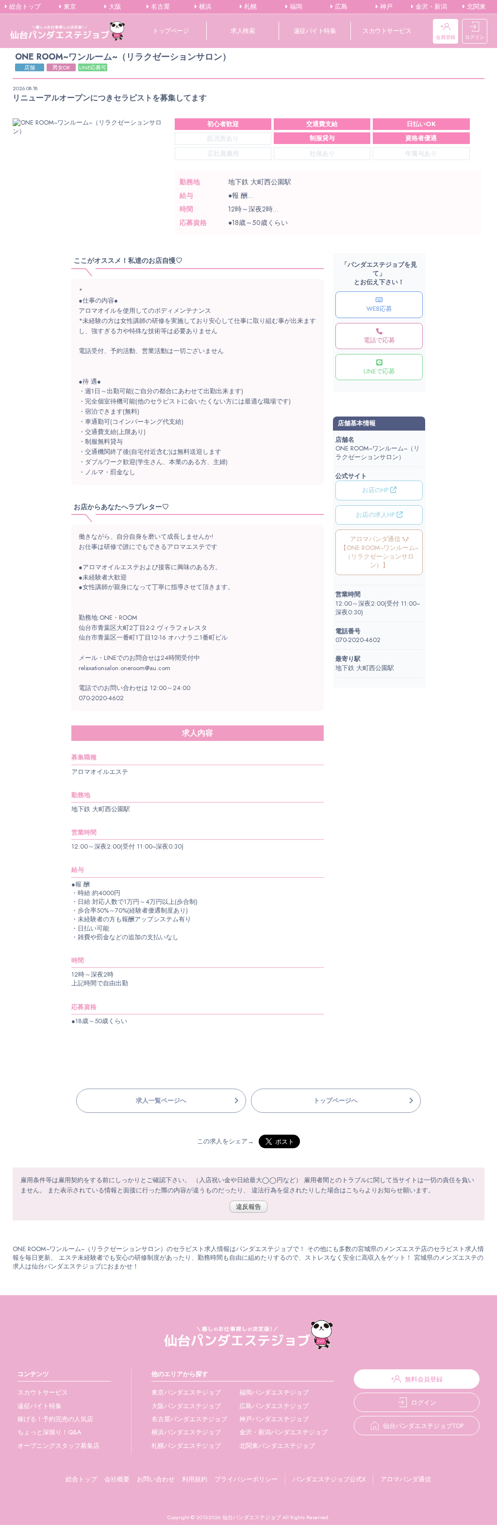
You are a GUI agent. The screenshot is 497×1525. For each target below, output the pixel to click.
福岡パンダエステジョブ (274, 1392)
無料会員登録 (424, 1379)
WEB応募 (379, 308)
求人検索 (243, 30)
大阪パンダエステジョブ (186, 1406)
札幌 (249, 6)
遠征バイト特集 (315, 30)
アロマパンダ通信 (406, 1479)
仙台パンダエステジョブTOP (423, 1425)
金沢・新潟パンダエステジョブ (283, 1432)
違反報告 (248, 1206)
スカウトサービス (387, 30)
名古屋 (159, 6)
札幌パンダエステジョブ (186, 1445)
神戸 (385, 6)
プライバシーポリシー (246, 1479)
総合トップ (24, 6)
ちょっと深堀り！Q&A (49, 1432)
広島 (340, 6)
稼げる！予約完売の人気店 (55, 1419)
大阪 (114, 6)
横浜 (204, 6)
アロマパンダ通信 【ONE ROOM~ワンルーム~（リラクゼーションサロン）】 (379, 552)
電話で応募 (379, 340)
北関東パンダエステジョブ (277, 1445)
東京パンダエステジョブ (186, 1392)
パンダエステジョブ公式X (329, 1479)
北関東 (475, 6)
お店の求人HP (376, 514)
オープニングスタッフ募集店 (58, 1445)
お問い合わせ (156, 1479)
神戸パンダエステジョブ (274, 1419)
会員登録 (445, 37)
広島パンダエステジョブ (274, 1406)
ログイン (474, 37)
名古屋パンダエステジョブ (189, 1419)
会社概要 (117, 1479)
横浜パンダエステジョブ (186, 1432)
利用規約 (194, 1479)
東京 (69, 6)
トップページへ (336, 1100)
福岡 (295, 6)
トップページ (170, 30)
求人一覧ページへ (161, 1100)
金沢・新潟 (430, 6)
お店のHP (376, 490)
